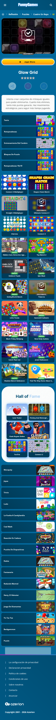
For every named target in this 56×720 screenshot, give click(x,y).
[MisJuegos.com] (3, 14)
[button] (51, 5)
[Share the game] (12, 86)
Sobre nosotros (16, 684)
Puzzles (25, 14)
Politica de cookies (17, 673)
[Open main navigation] (5, 5)
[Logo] (28, 5)
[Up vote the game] (44, 86)
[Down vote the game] (28, 86)
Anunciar (13, 695)
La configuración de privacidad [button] (23, 662)
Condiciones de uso (18, 679)
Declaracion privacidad (20, 667)
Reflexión (13, 14)
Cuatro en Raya (40, 14)
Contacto (13, 690)
